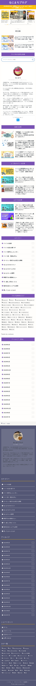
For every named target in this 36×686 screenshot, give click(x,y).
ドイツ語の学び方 (24, 312)
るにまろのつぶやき (18, 269)
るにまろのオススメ (18, 264)
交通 (4, 317)
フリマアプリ (17, 314)
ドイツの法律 (18, 243)
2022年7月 (18, 383)
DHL (11, 300)
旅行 (11, 322)
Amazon (5, 300)
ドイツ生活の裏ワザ (18, 247)
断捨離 (5, 322)
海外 (24, 322)
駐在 (12, 329)
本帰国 (18, 322)
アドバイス (6, 307)
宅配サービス (6, 319)
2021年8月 (18, 412)
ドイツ (13, 658)
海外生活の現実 (6, 324)
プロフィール (7, 631)
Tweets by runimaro (7, 334)
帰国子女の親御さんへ (18, 277)
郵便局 (31, 327)
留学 (31, 324)
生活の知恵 (24, 324)
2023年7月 (18, 353)
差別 (13, 319)
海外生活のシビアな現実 (18, 286)
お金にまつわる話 (7, 305)
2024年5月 (18, 344)
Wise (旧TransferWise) (15, 302)
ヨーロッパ (26, 314)
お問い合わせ (7, 638)
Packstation (31, 300)
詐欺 (4, 327)
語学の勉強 (12, 327)
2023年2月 (18, 366)
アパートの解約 (15, 307)
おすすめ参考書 (26, 302)
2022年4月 (18, 395)
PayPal (5, 302)
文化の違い (29, 319)
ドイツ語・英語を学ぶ (18, 256)
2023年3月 (18, 361)
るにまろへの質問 (18, 273)
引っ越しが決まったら (18, 281)
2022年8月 (18, 378)
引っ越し (20, 319)
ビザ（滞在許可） (7, 314)
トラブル (31, 655)
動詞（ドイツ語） (13, 317)
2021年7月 (18, 417)
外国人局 (22, 317)
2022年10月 (18, 370)
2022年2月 (18, 404)
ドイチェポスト (6, 658)
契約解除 (29, 317)
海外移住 (15, 324)
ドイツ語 (14, 312)
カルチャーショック (26, 307)
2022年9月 (18, 374)
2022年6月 (18, 387)
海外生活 (31, 322)
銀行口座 (5, 329)
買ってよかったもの (18, 290)
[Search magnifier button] (33, 59)
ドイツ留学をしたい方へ (18, 252)
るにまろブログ (18, 2)
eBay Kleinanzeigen (20, 300)
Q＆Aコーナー (8, 634)
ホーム (5, 627)
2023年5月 (18, 357)
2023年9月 (18, 349)
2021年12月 (18, 408)
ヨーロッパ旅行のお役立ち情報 (18, 260)
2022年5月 (18, 391)
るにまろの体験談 (30, 305)
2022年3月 (18, 400)
